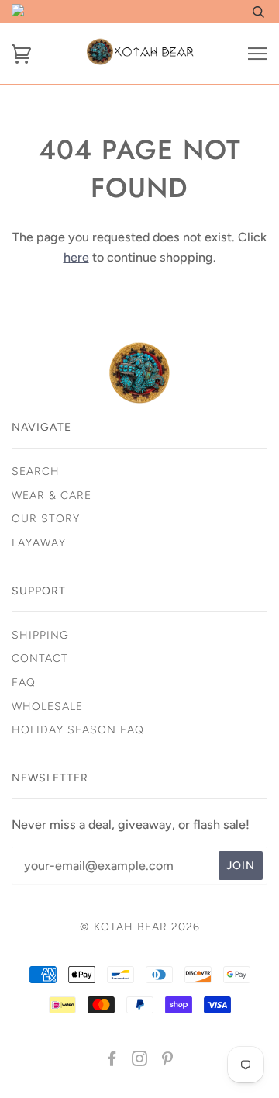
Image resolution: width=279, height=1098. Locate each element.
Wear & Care (51, 495)
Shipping (40, 635)
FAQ (24, 682)
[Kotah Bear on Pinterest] (168, 1061)
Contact (40, 658)
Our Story (46, 518)
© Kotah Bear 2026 (140, 926)
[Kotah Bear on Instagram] (140, 1061)
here (76, 257)
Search (36, 471)
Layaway (39, 542)
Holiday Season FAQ (78, 729)
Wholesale (47, 706)
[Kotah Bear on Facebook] (112, 1061)
